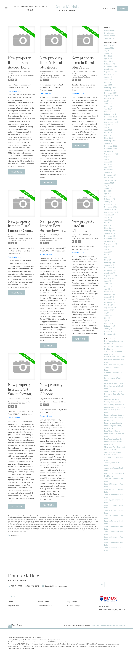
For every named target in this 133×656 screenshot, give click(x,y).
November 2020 (110, 207)
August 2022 (109, 156)
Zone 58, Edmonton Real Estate (17, 531)
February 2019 (109, 262)
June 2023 (108, 130)
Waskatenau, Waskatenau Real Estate (25, 526)
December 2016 (110, 331)
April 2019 (107, 257)
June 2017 (108, 315)
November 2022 (110, 148)
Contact (122, 8)
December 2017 (110, 299)
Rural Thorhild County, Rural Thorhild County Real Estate (41, 523)
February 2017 (109, 326)
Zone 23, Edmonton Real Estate (32, 530)
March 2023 (108, 138)
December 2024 (110, 93)
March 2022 (108, 170)
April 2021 (108, 193)
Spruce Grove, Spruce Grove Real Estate (38, 524)
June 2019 (108, 252)
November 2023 (110, 119)
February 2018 (109, 294)
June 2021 (108, 188)
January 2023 (109, 143)
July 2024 (108, 101)
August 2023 (109, 125)
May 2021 (108, 191)
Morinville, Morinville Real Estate (24, 519)
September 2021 (110, 180)
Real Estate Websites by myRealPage (113, 625)
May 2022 (108, 164)
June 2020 (108, 220)
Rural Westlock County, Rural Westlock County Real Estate (73, 523)
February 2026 (110, 64)
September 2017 (110, 307)
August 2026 (109, 48)
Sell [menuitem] (44, 6)
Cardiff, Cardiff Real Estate (88, 516)
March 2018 (108, 291)
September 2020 (111, 212)
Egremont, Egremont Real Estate (17, 517)
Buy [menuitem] (37, 6)
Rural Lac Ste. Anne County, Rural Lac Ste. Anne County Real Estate (114, 402)
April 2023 (108, 135)
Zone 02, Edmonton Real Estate (46, 526)
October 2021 (109, 178)
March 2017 (108, 323)
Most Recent (109, 45)
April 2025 (108, 85)
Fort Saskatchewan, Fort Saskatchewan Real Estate (51, 239)
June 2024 (108, 103)
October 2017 (109, 305)
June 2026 (108, 53)
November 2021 (110, 175)
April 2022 (108, 167)
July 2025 (108, 77)
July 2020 (108, 217)
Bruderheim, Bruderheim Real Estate (47, 516)
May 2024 (108, 106)
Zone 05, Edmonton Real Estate (83, 526)
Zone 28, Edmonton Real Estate (69, 530)
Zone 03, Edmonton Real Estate (64, 526)
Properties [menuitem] (26, 6)
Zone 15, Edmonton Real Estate (67, 528)
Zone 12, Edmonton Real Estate (30, 528)
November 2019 (110, 239)
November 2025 (110, 66)
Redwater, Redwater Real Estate (56, 519)
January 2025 (109, 90)
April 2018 (108, 289)
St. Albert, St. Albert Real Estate (59, 524)
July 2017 (107, 313)
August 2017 (109, 310)
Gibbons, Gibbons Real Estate (88, 238)
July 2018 (107, 281)
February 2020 (110, 231)
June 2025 (108, 80)
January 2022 (109, 172)
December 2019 (110, 236)
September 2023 (111, 122)
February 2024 (110, 114)
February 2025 (110, 88)
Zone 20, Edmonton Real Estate (85, 528)
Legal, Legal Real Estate (113, 383)
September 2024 (111, 95)
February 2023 (110, 140)
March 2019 (108, 260)
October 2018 (109, 273)
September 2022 (111, 154)
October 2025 (110, 69)
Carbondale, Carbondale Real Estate (69, 516)
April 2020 (108, 225)
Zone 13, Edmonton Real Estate (48, 528)
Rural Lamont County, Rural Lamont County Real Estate (20, 239)
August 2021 (109, 183)
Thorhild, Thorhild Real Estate (76, 524)
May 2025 (108, 82)
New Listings (109, 33)
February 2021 (109, 199)
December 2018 (110, 268)
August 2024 (109, 98)
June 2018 (108, 284)
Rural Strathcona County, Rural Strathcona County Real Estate (64, 521)
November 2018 (110, 270)
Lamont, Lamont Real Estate (83, 517)
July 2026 (107, 50)
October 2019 (109, 241)
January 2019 (109, 265)
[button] (109, 8)
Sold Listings (109, 38)
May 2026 (108, 56)
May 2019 (107, 254)
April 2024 (108, 109)
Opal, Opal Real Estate (40, 519)
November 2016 (110, 334)
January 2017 (109, 329)
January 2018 (109, 297)
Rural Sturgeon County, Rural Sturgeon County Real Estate (52, 76)
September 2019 (110, 244)
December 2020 (110, 204)
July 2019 (107, 249)
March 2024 (109, 111)
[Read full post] (21, 41)
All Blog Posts (109, 30)
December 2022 (110, 146)
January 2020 (109, 233)
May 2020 (108, 223)
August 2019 (109, 246)
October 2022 (110, 151)
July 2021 (107, 186)
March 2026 (108, 61)
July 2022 (108, 159)
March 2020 (109, 228)
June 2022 (108, 162)
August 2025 (109, 74)
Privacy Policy (96, 625)
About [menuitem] (30, 10)
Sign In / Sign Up (109, 8)
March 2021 (108, 196)
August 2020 (109, 215)
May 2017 (107, 318)
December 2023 (110, 117)
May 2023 (108, 133)
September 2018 (110, 276)
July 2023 (107, 127)
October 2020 (110, 209)
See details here (14, 91)
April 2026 (108, 58)
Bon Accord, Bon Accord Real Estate (21, 76)
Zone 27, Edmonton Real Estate (51, 530)
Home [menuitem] (16, 6)
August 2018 (109, 278)
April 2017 (107, 321)
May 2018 (108, 286)
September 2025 (111, 72)
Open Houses (109, 36)
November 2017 (110, 302)
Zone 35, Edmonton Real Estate (88, 530)
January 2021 (109, 201)
